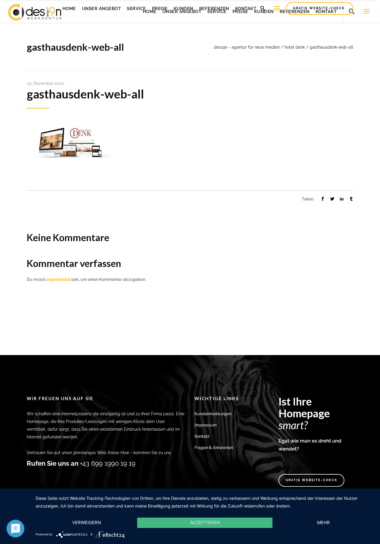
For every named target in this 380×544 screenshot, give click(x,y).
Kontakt (202, 436)
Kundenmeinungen (213, 413)
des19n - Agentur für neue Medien (247, 47)
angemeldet (58, 279)
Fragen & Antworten (213, 447)
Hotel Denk (294, 47)
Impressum (205, 425)
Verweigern (86, 522)
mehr (323, 522)
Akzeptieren (205, 522)
